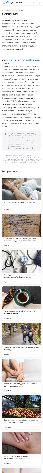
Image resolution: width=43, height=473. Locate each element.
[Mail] (7, 2)
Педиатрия (19, 10)
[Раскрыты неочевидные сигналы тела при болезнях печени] (21, 376)
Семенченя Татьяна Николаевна (25, 60)
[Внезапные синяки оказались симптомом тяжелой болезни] (21, 449)
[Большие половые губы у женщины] (21, 195)
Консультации (7, 10)
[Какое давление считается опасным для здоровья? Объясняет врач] (21, 267)
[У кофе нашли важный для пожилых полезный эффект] (21, 303)
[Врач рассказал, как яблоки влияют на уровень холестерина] (21, 412)
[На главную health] (15, 2)
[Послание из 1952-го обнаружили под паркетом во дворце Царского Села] (21, 231)
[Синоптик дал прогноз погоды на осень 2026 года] (21, 340)
